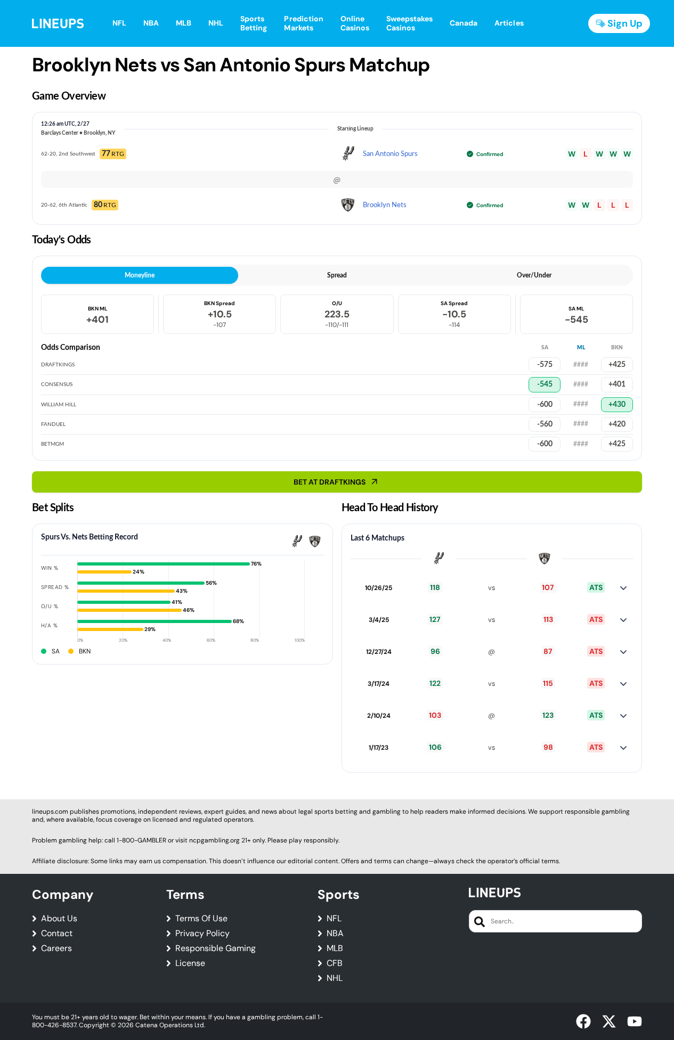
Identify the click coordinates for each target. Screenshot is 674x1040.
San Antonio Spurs (390, 154)
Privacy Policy (202, 933)
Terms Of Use (201, 918)
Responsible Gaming (215, 948)
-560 (545, 424)
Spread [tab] (337, 275)
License (190, 963)
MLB (335, 948)
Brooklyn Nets (385, 205)
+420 (617, 424)
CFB (335, 963)
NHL (335, 978)
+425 (617, 364)
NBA (335, 933)
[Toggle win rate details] (623, 588)
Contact (56, 933)
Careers (56, 948)
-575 (545, 364)
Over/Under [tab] (534, 275)
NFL (334, 918)
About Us (59, 918)
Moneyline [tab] (140, 275)
